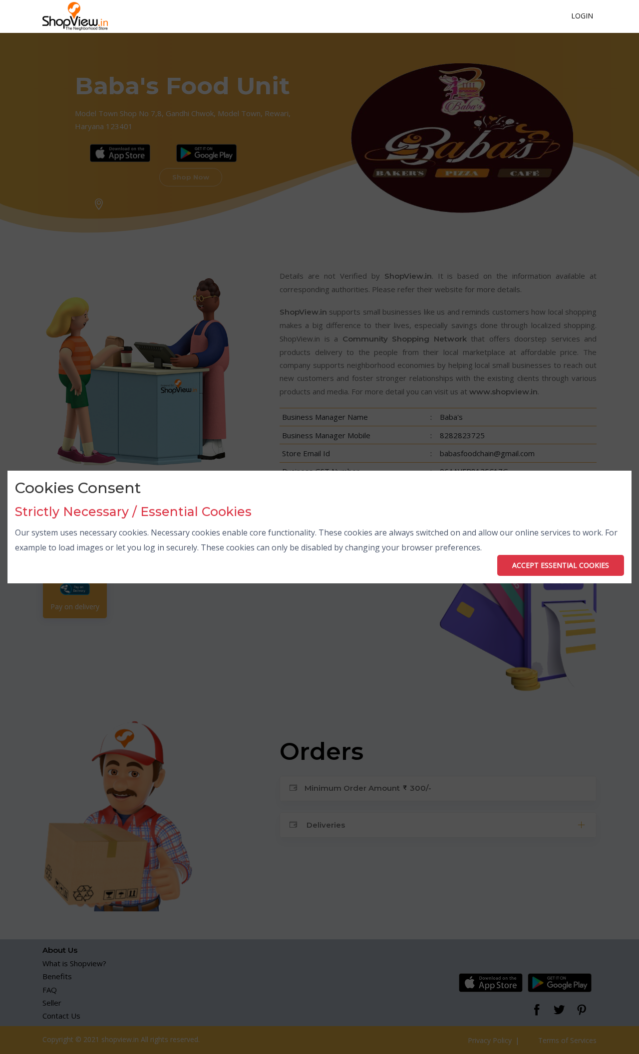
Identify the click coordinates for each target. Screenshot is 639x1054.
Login (582, 15)
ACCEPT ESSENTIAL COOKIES (560, 565)
